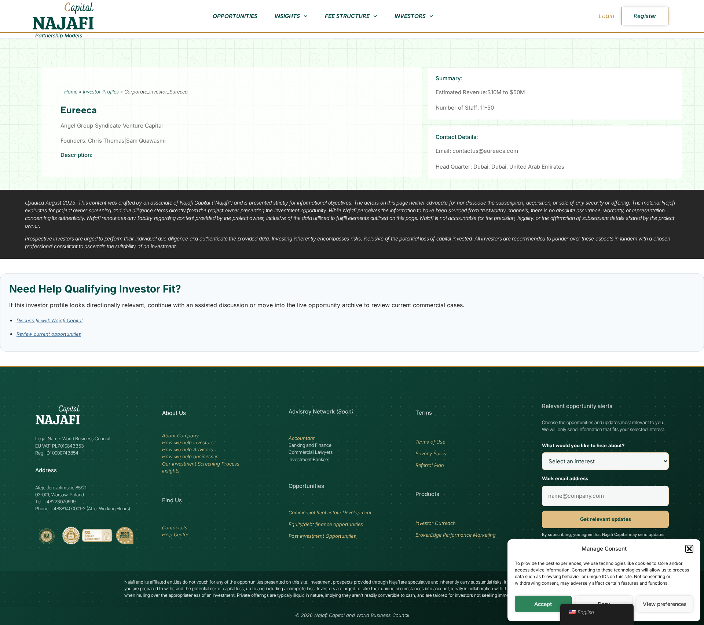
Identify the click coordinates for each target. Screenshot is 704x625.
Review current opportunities (48, 334)
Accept (543, 604)
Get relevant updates (605, 519)
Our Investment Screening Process (200, 464)
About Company (180, 435)
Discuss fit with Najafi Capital (49, 320)
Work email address (565, 478)
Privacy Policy (431, 453)
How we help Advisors (187, 449)
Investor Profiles (101, 92)
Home (70, 92)
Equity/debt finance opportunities (326, 524)
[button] (689, 548)
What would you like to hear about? (583, 445)
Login (606, 15)
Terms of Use (430, 442)
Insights (287, 16)
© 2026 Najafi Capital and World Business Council (352, 615)
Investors (410, 16)
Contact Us (174, 527)
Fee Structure (347, 16)
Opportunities (235, 16)
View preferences (664, 604)
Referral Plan (429, 465)
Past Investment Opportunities (322, 536)
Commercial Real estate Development (330, 512)
